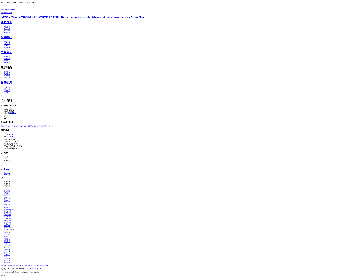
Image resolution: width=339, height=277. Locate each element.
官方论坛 (7, 190)
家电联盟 (7, 216)
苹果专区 (23, 126)
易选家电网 (7, 220)
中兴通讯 (7, 258)
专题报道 (7, 62)
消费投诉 (7, 91)
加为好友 (7, 173)
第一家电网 (7, 218)
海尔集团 (7, 238)
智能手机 (17, 126)
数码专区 (10, 126)
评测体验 (7, 59)
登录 (2, 9)
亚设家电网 (7, 224)
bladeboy (5, 169)
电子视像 (7, 192)
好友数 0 (13, 113)
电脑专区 (44, 126)
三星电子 (7, 243)
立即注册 (7, 9)
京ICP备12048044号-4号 (33, 269)
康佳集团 (7, 236)
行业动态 (7, 32)
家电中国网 (7, 227)
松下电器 (7, 260)
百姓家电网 (7, 222)
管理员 (10, 134)
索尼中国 (7, 245)
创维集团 (7, 240)
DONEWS (7, 226)
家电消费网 (7, 215)
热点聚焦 (7, 29)
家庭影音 (7, 44)
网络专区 (37, 126)
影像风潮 (7, 76)
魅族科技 (7, 249)
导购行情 (7, 57)
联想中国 (7, 256)
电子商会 (7, 194)
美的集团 (7, 255)
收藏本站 (9, 13)
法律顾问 (39, 265)
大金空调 (7, 251)
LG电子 (6, 247)
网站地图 (45, 265)
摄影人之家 (7, 211)
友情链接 (33, 265)
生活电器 (7, 47)
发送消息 (7, 175)
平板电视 (7, 42)
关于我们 (7, 92)
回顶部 (3, 275)
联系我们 (27, 265)
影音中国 (7, 199)
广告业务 (9, 265)
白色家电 (7, 46)
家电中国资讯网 (9, 229)
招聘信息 (21, 265)
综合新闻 (7, 27)
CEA (5, 197)
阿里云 (6, 195)
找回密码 (13, 9)
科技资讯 (7, 30)
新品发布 (7, 60)
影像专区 (50, 126)
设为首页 (3, 13)
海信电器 (7, 242)
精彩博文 (7, 89)
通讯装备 (7, 72)
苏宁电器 (7, 262)
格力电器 (7, 253)
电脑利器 (7, 74)
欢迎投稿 (15, 265)
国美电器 (7, 201)
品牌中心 (6, 37)
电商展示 (6, 52)
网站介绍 (3, 265)
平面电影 (7, 87)
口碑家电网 (7, 213)
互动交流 (6, 82)
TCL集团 (7, 234)
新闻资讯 (6, 22)
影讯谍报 (7, 77)
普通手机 (30, 126)
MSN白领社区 (8, 209)
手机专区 (3, 126)
